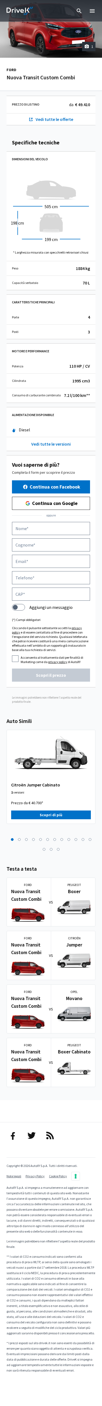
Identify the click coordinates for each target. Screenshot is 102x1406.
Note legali (14, 1176)
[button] (12, 839)
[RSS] (51, 1135)
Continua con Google (55, 503)
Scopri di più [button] (51, 814)
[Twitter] (32, 1135)
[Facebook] (14, 1135)
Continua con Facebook (55, 487)
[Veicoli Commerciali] (20, 11)
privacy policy (57, 662)
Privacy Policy (35, 1176)
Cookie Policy (58, 1176)
